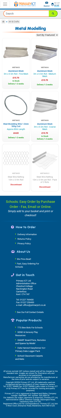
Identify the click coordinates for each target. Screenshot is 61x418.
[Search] (53, 13)
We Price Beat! (24, 259)
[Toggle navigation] (5, 4)
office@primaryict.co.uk (34, 305)
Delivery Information (27, 234)
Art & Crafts (14, 21)
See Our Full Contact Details (30, 312)
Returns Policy (24, 239)
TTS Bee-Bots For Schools (30, 327)
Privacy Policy (24, 243)
